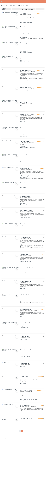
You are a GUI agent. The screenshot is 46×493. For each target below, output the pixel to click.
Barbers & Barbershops (11, 438)
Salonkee (3, 438)
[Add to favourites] (17, 14)
